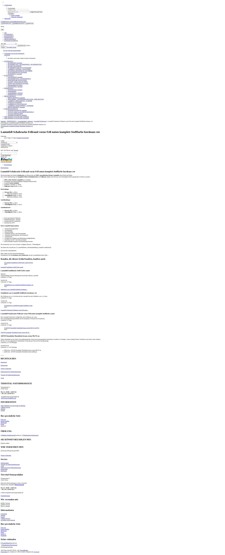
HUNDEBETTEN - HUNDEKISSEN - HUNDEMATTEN (25, 64)
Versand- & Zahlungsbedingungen (10, 375)
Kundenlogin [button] (8, 5)
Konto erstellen (15, 15)
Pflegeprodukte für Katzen (15, 85)
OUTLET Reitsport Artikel (15, 113)
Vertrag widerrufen (6, 368)
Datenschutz (4, 365)
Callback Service (5, 407)
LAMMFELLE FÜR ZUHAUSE (17, 104)
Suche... (28, 45)
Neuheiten (3, 535)
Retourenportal (19, 484)
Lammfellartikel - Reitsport (15, 93)
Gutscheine (4, 514)
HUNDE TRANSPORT (15, 66)
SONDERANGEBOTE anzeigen (17, 110)
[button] (1, 355)
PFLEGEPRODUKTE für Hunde (17, 72)
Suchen (3, 410)
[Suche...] (21, 46)
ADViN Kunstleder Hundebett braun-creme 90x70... (15, 332)
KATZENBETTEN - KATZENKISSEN (19, 78)
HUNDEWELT (8, 34)
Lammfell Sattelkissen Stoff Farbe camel (12, 267)
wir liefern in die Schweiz (8, 520)
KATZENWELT (9, 36)
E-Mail (10, 10)
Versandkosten (24, 550)
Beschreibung (8, 165)
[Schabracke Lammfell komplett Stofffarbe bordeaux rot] (17, 126)
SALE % (3, 534)
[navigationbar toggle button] (6, 23)
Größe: (3, 141)
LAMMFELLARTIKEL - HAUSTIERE (19, 69)
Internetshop (4, 552)
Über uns (3, 419)
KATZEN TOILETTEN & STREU (18, 82)
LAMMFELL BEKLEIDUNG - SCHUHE (20, 101)
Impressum (4, 362)
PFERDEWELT (8, 37)
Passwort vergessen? (17, 17)
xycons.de (36, 552)
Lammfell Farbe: (5, 144)
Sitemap (3, 409)
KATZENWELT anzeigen (15, 77)
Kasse (2, 424)
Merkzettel (7, 18)
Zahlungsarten (5, 463)
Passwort (10, 12)
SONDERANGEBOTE (11, 40)
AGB (2, 378)
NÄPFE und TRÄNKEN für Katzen (18, 83)
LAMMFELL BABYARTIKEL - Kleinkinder (20, 105)
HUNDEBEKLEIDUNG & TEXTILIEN (19, 67)
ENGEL (30, 262)
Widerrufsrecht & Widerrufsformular (11, 372)
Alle (5, 33)
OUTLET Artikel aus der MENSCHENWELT (21, 112)
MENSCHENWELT (10, 39)
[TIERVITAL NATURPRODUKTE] (13, 21)
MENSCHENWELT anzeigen (16, 97)
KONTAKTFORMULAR (8, 398)
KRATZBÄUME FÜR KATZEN (17, 80)
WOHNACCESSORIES (15, 102)
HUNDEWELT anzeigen (15, 63)
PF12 (37, 328)
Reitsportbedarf (12, 91)
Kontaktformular (5, 496)
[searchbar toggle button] (29, 23)
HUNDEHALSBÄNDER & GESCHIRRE (20, 71)
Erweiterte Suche (11, 47)
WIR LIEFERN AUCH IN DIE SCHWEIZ (16, 116)
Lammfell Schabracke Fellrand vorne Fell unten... (14, 310)
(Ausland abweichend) (22, 138)
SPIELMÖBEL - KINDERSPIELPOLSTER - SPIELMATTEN (26, 99)
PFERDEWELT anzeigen (15, 90)
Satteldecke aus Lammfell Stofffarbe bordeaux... (14, 289)
